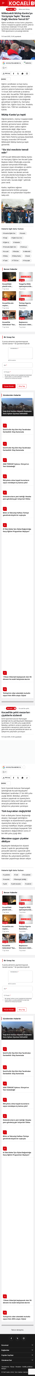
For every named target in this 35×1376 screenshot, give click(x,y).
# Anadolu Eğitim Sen (9, 233)
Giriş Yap (22, 386)
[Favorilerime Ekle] (9, 79)
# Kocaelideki (26, 875)
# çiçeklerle (6, 875)
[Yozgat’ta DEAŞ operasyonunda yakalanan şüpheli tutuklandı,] (26, 281)
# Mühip (5, 256)
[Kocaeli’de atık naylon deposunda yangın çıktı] (9, 300)
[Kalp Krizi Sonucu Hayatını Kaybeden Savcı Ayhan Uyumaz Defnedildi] (17, 407)
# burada (22, 233)
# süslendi (28, 884)
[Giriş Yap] (7, 7)
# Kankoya (23, 247)
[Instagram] (23, 1338)
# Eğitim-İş (6, 242)
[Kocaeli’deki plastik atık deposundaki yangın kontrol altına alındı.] (9, 281)
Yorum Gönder (9, 386)
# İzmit (16, 875)
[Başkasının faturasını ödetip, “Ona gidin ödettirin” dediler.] (26, 319)
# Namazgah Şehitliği (20, 879)
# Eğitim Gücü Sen (16, 238)
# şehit (5, 884)
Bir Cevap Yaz (9, 337)
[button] (2, 7)
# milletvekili (26, 251)
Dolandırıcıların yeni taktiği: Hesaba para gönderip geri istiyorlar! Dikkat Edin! (17, 498)
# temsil (27, 256)
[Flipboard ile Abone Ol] (27, 63)
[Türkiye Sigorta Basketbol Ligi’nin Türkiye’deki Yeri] (26, 300)
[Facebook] (11, 1338)
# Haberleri (16, 242)
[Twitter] (17, 1338)
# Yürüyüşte (26, 260)
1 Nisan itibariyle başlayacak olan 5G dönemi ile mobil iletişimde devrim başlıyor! (17, 679)
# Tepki (5, 260)
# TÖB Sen (15, 260)
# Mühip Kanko (16, 256)
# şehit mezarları (16, 884)
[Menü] (3, 3)
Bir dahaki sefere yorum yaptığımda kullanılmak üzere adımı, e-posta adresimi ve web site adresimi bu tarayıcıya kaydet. (18, 376)
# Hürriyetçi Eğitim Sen (9, 247)
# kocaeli (5, 251)
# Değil (5, 238)
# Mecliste (16, 251)
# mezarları (6, 879)
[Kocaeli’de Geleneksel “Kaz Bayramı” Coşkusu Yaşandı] (9, 319)
